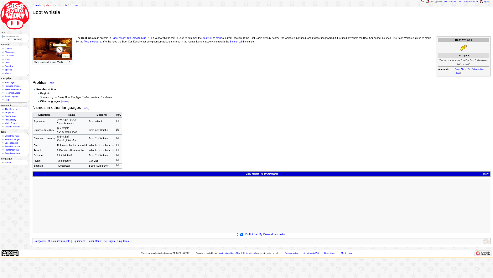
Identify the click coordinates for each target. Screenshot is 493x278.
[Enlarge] (70, 62)
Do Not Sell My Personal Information (265, 234)
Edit (65, 5)
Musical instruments (59, 241)
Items (7, 59)
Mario (219, 38)
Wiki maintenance (13, 89)
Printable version (12, 146)
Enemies (9, 66)
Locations (9, 55)
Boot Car (207, 38)
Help (7, 100)
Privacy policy (291, 253)
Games (8, 48)
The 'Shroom (11, 109)
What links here (12, 136)
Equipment (79, 241)
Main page (9, 82)
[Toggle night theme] (421, 1)
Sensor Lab (236, 41)
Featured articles (13, 86)
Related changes (13, 139)
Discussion (51, 5)
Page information (12, 153)
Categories (40, 241)
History (75, 5)
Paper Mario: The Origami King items (108, 241)
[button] (65, 101)
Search (4, 32)
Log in (486, 1)
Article (38, 5)
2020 (458, 73)
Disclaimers (329, 253)
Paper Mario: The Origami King (469, 69)
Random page (11, 96)
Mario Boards (11, 123)
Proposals (9, 112)
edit (52, 82)
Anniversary (10, 120)
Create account (471, 1)
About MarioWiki (311, 253)
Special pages (11, 143)
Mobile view (346, 253)
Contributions (455, 1)
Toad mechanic (92, 41)
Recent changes (12, 93)
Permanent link (12, 150)
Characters (10, 52)
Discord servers (12, 126)
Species (8, 70)
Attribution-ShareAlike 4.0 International (238, 253)
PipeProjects (11, 116)
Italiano (8, 162)
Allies (7, 62)
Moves (8, 73)
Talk (445, 1)
